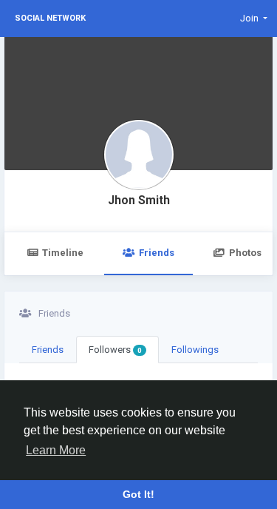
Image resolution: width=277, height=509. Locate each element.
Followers (115, 349)
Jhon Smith (139, 200)
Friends (156, 252)
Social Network (50, 18)
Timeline (62, 252)
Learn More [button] (56, 450)
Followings (195, 349)
